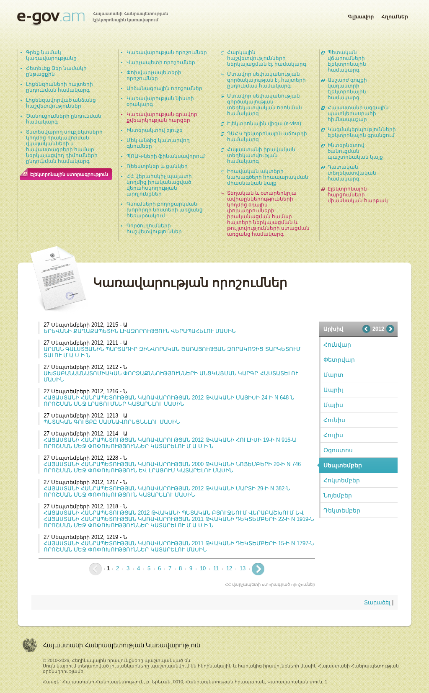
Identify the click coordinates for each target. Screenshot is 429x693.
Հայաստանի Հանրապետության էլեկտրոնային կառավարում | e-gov (92, 19)
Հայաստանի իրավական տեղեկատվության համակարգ (261, 155)
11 (216, 568)
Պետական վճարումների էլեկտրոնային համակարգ (347, 61)
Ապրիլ (333, 389)
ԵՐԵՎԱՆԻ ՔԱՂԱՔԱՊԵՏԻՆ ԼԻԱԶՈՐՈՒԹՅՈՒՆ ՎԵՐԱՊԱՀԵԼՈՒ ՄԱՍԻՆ (139, 331)
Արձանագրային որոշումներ (164, 88)
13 (243, 568)
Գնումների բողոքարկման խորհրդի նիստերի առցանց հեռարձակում (165, 210)
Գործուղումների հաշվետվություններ (154, 228)
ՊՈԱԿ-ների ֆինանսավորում (166, 156)
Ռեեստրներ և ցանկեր (157, 166)
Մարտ (333, 374)
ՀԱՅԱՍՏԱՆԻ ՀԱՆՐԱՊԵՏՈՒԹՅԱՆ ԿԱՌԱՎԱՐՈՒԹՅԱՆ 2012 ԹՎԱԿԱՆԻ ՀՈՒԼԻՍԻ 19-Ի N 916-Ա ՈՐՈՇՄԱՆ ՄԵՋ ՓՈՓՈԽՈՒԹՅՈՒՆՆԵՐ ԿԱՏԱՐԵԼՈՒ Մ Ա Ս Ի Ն (170, 443)
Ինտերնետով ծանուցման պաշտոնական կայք (355, 151)
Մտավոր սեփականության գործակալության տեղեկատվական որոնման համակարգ (264, 104)
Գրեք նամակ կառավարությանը (51, 55)
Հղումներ (394, 15)
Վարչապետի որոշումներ (161, 62)
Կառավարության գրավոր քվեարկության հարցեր (162, 117)
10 (203, 568)
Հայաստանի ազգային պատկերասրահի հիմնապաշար (358, 113)
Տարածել (377, 602)
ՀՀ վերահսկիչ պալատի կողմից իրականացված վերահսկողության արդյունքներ (159, 185)
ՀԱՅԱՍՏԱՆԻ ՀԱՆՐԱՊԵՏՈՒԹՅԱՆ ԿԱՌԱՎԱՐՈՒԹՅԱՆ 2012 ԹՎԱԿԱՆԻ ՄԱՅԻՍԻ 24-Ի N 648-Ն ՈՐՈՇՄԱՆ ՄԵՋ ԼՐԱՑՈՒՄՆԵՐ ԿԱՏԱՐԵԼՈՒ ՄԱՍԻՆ (169, 400)
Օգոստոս (338, 450)
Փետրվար (339, 359)
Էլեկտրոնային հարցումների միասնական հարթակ (358, 195)
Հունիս (334, 420)
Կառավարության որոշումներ (167, 52)
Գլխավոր (360, 15)
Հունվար (337, 344)
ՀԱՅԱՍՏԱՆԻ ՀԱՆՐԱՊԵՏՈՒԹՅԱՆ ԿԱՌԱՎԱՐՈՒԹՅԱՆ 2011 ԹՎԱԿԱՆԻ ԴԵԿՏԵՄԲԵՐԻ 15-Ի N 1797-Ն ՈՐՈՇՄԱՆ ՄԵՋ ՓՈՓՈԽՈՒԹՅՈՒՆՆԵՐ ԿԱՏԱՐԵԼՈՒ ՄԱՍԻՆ (179, 546)
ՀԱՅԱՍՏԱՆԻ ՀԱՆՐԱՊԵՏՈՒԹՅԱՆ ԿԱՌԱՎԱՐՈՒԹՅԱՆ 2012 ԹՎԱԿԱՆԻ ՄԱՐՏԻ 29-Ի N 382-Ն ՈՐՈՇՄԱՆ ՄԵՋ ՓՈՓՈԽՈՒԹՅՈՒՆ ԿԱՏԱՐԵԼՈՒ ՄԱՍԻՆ (167, 491)
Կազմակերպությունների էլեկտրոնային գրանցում (362, 132)
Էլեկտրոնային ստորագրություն (69, 174)
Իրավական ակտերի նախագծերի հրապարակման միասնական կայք (267, 177)
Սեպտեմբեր (342, 465)
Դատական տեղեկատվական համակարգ (352, 173)
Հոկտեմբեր (341, 480)
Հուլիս (333, 435)
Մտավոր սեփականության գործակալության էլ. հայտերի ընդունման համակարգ (266, 80)
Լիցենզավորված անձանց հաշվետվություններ (61, 103)
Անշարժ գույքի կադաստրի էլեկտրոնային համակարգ (347, 88)
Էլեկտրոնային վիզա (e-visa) (264, 123)
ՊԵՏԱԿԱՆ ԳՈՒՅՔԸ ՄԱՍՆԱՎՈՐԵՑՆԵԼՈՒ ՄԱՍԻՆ (112, 422)
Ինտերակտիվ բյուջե (155, 130)
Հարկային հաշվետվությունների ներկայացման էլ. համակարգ (266, 58)
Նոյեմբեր (337, 495)
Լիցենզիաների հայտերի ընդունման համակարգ (59, 87)
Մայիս (333, 405)
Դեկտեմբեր (341, 510)
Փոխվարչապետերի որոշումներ (154, 75)
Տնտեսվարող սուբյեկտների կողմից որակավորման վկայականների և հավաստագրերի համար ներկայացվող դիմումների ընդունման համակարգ (64, 146)
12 (229, 568)
